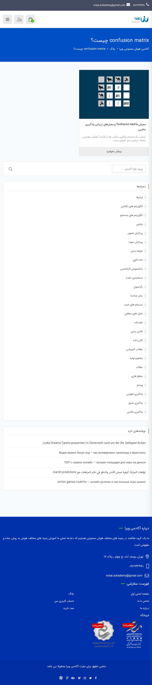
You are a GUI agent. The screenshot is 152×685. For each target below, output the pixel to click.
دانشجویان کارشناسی (131, 269)
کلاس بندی (137, 331)
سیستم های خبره (133, 305)
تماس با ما (143, 601)
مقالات (139, 367)
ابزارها (139, 197)
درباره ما (144, 608)
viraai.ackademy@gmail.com (109, 5)
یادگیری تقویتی (134, 394)
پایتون (139, 224)
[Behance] (73, 678)
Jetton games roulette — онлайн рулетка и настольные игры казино (101, 482)
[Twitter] (90, 678)
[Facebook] (96, 678)
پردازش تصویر (135, 233)
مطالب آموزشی (134, 349)
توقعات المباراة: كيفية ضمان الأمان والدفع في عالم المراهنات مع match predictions (99, 472)
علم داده (138, 322)
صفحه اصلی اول (140, 594)
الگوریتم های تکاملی (132, 206)
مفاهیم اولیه (136, 358)
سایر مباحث (136, 296)
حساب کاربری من (64, 601)
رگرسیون (138, 287)
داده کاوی (138, 260)
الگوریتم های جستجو (131, 215)
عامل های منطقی (133, 314)
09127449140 (139, 5)
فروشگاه (144, 615)
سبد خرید (68, 608)
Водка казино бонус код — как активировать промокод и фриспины (102, 453)
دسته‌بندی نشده (134, 278)
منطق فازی (137, 376)
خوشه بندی (137, 251)
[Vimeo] (79, 678)
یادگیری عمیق (135, 403)
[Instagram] (85, 678)
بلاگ (71, 594)
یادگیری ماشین (135, 412)
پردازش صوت (135, 242)
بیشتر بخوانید (114, 151)
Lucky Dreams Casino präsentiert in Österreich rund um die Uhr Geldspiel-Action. (94, 443)
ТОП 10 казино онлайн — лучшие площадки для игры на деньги (105, 462)
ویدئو (140, 385)
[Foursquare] (67, 678)
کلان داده (138, 340)
